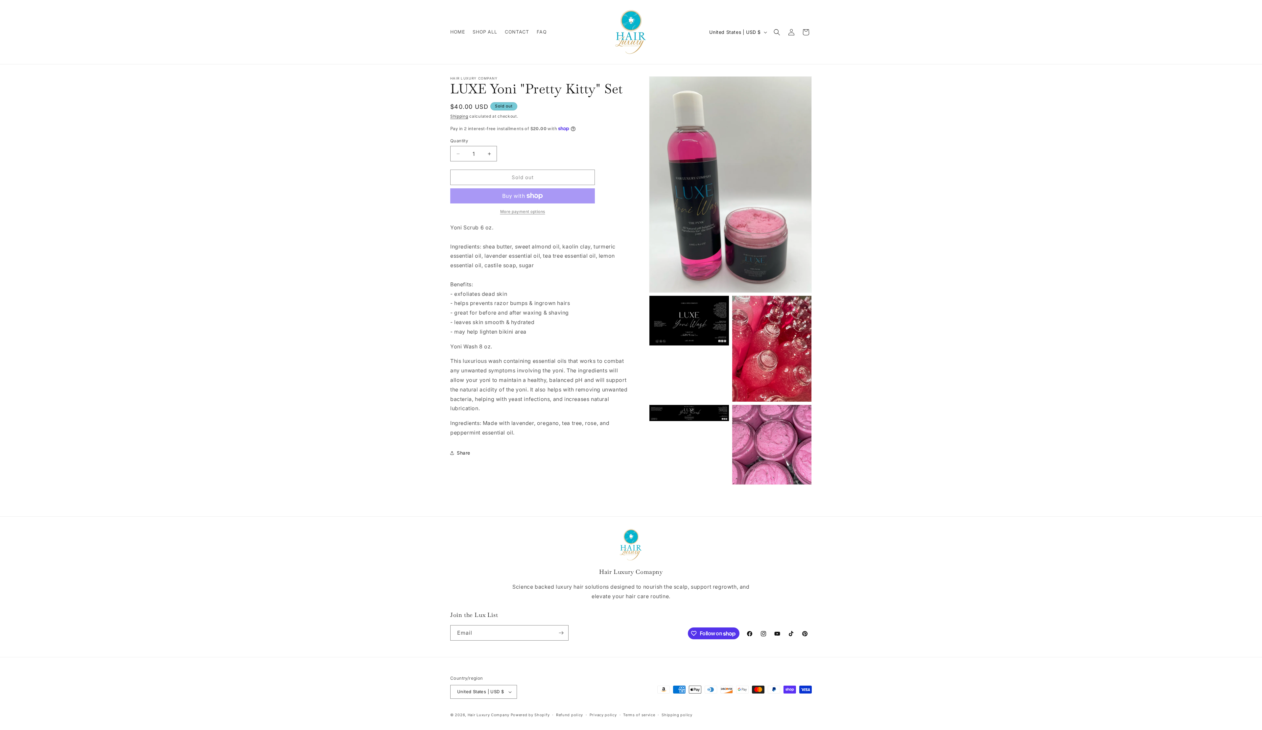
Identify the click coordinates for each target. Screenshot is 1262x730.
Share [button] (463, 453)
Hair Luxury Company (488, 715)
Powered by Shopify (530, 715)
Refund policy (569, 715)
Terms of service (639, 715)
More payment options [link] (522, 211)
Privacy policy (603, 715)
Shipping (459, 116)
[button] (777, 32)
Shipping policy (677, 715)
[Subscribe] (561, 633)
